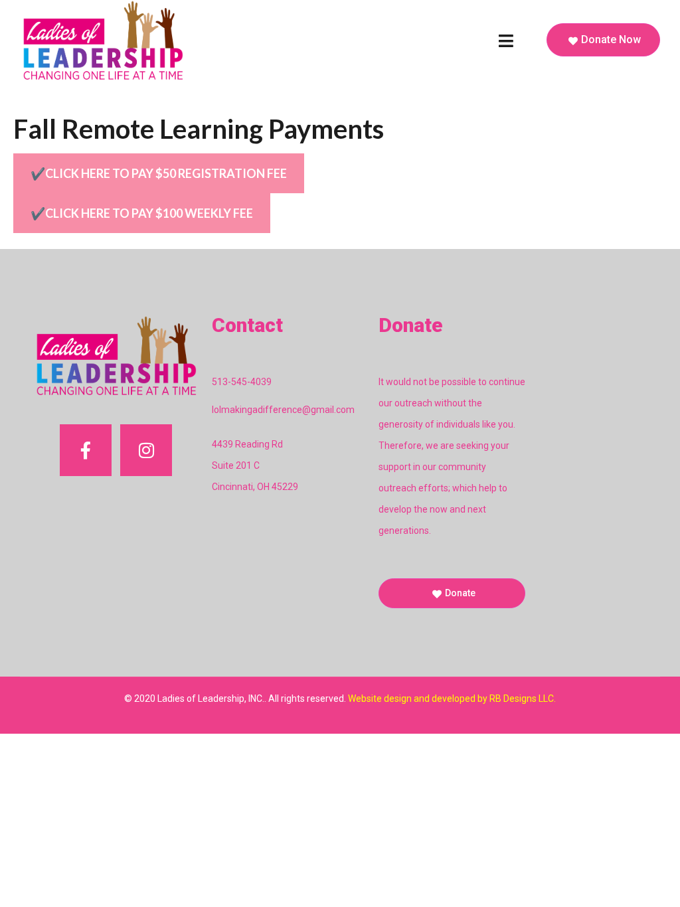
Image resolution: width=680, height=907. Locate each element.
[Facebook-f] (86, 450)
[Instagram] (146, 450)
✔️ (159, 173)
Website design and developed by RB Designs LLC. (452, 698)
